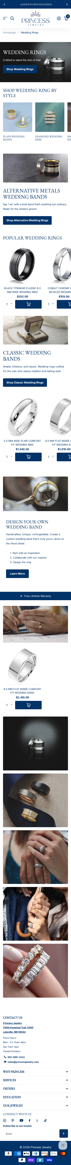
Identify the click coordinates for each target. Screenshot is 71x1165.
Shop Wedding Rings (20, 69)
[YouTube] (21, 1120)
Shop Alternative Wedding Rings (27, 220)
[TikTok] (45, 1120)
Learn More (17, 573)
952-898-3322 (16, 1057)
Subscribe (63, 1133)
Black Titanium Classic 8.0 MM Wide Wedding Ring (22, 290)
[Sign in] (59, 18)
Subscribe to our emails (17, 1125)
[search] (12, 18)
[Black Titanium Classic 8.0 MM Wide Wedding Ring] (22, 264)
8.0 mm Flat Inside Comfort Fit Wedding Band (22, 690)
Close (35, 1072)
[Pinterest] (13, 1120)
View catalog (5, 18)
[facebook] (29, 1120)
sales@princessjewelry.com (23, 1061)
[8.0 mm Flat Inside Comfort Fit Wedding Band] (22, 665)
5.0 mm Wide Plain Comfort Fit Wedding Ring (22, 442)
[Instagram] (4, 1120)
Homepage (9, 32)
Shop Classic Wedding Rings (25, 382)
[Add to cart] (28, 304)
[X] (37, 1121)
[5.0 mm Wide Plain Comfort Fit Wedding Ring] (22, 416)
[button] (4, 4)
